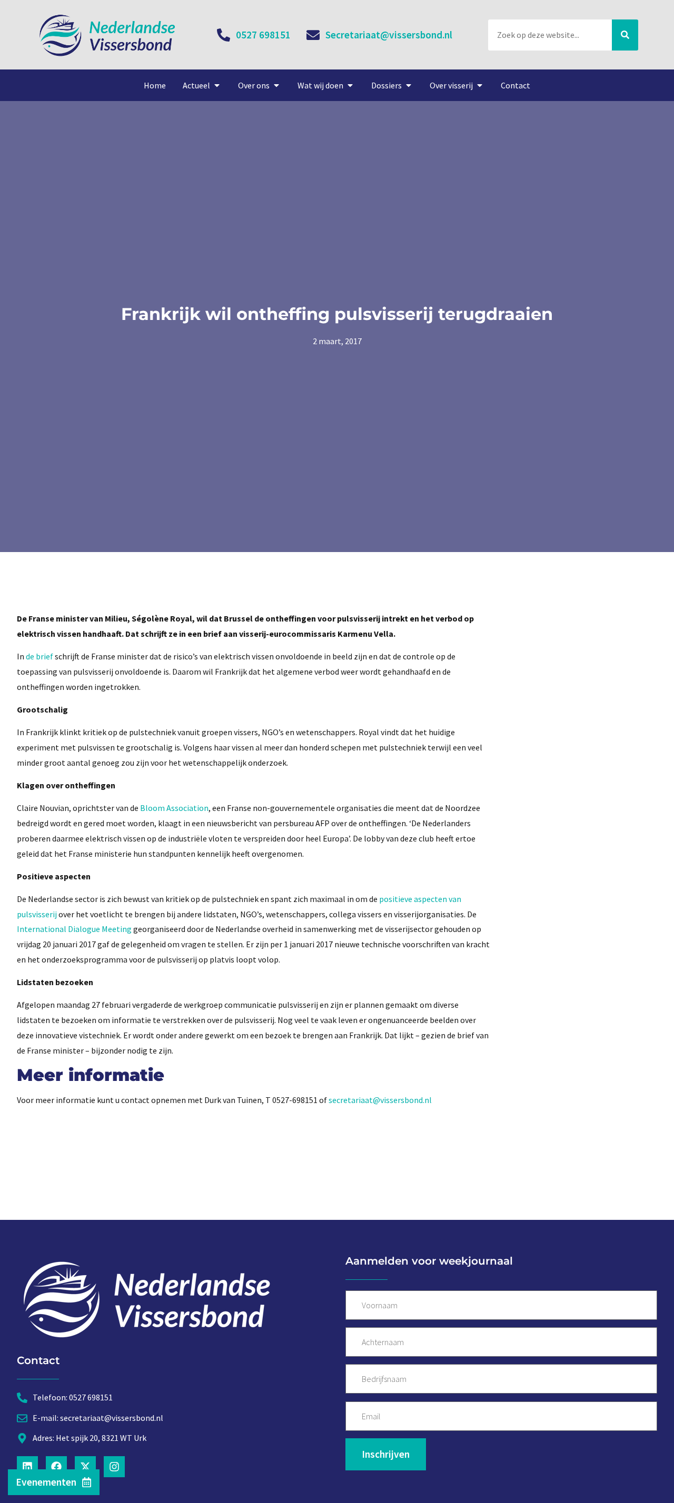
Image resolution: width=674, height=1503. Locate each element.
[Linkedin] (27, 1466)
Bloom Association (174, 808)
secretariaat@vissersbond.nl (380, 1100)
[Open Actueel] (217, 85)
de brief (38, 656)
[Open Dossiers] (408, 85)
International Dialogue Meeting (74, 929)
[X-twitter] (85, 1466)
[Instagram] (114, 1466)
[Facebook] (56, 1466)
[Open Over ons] (276, 85)
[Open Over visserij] (479, 85)
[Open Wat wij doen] (350, 85)
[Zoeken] (625, 35)
